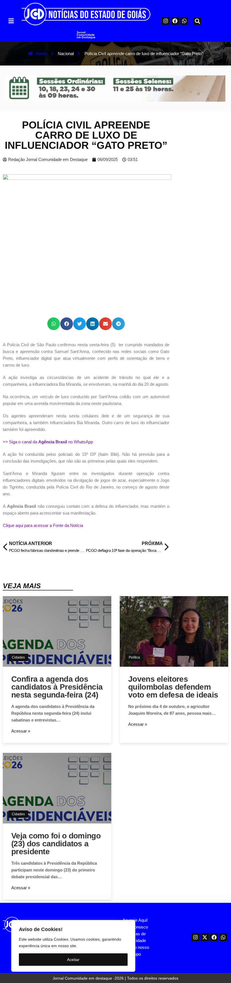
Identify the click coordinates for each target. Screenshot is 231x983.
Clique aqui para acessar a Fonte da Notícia (43, 525)
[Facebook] (175, 21)
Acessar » (20, 731)
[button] (11, 21)
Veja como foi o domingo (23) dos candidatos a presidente (56, 843)
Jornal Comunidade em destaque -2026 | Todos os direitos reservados (115, 978)
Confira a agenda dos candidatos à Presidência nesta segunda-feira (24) (57, 687)
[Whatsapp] (184, 21)
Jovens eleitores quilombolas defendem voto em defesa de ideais (173, 687)
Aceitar (73, 959)
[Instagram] (166, 21)
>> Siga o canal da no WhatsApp (48, 441)
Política (134, 657)
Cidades (18, 657)
